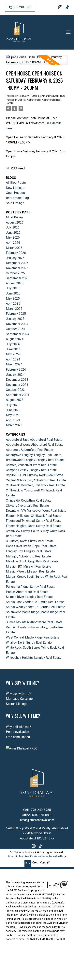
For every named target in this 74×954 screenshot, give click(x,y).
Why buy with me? (18, 694)
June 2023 (13, 410)
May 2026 (13, 237)
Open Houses (15, 193)
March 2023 (14, 425)
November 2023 (17, 385)
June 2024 (13, 349)
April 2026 (13, 243)
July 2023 (13, 405)
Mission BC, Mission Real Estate (28, 566)
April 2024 (13, 359)
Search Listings (16, 704)
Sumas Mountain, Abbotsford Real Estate (34, 622)
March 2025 (14, 309)
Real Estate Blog (17, 198)
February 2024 (16, 369)
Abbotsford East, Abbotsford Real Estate (34, 440)
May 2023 (13, 415)
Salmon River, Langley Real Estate (29, 597)
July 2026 (13, 227)
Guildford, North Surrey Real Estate (30, 541)
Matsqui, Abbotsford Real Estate (28, 556)
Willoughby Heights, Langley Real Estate (34, 658)
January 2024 (15, 375)
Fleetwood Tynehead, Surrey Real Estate (34, 521)
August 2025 (14, 283)
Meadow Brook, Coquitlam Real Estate (32, 561)
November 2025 (17, 268)
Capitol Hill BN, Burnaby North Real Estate (34, 475)
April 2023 (13, 420)
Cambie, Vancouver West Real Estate (31, 465)
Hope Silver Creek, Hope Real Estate (31, 546)
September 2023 (17, 395)
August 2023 (14, 400)
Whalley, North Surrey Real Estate (29, 642)
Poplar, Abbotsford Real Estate (27, 592)
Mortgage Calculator (20, 699)
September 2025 (17, 278)
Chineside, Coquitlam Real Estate (29, 500)
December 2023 (17, 379)
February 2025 (16, 313)
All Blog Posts (16, 182)
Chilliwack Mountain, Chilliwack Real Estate (35, 485)
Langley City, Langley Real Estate (29, 551)
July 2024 (13, 344)
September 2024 (17, 334)
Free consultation (18, 737)
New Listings (15, 188)
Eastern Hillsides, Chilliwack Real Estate (33, 516)
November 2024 (17, 324)
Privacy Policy (15, 856)
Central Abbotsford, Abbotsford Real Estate (36, 480)
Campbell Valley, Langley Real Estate (31, 470)
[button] (20, 7)
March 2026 (14, 248)
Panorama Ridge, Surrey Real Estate (30, 587)
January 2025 (15, 319)
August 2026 (14, 222)
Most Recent (15, 217)
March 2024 (14, 364)
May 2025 (13, 298)
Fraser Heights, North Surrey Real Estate (34, 526)
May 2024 (13, 354)
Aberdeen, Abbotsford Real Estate (29, 450)
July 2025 (13, 288)
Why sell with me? (18, 727)
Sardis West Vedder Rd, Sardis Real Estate (35, 607)
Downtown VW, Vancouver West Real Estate (36, 510)
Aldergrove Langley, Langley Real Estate (33, 455)
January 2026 (15, 258)
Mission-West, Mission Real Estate (30, 571)
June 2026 (13, 232)
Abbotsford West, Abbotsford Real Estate (35, 444)
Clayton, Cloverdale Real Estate (27, 506)
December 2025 (17, 263)
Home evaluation (17, 732)
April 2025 (13, 303)
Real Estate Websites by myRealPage (46, 856)
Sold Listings (15, 203)
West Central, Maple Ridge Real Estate (32, 637)
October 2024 (15, 329)
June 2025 (13, 293)
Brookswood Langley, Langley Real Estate (35, 460)
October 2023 (15, 390)
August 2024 (14, 339)
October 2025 (15, 273)
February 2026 (16, 253)
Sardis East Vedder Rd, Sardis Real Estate (35, 602)
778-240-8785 (22, 7)
